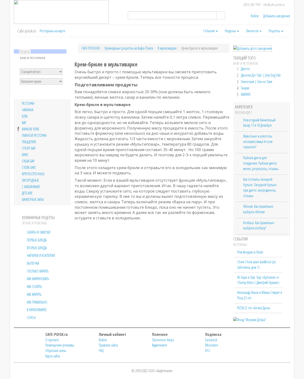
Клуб (25, 116)
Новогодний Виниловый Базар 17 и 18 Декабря (259, 122)
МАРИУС (246, 94)
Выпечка (33, 263)
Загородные (30, 180)
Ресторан (28, 103)
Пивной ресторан (34, 135)
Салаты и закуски (38, 232)
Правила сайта (108, 345)
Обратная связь (55, 350)
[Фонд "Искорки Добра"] (249, 319)
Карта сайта (52, 356)
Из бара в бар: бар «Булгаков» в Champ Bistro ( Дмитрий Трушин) (258, 280)
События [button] (209, 30)
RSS (207, 350)
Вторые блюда (37, 247)
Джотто (245, 68)
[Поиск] (220, 15)
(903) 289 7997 (252, 4)
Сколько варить (37, 271)
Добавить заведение (276, 15)
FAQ (101, 350)
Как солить (34, 286)
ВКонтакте (211, 345)
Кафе (25, 154)
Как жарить (34, 294)
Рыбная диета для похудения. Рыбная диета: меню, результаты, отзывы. (261, 163)
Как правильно (37, 302)
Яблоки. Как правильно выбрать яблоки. (258, 209)
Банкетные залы (33, 199)
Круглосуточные (33, 173)
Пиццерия (29, 141)
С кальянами (31, 186)
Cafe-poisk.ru (26, 31)
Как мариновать (38, 278)
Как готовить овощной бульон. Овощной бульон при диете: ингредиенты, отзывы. (259, 187)
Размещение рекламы (59, 345)
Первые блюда (37, 240)
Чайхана (27, 109)
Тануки (245, 88)
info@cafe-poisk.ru (274, 4)
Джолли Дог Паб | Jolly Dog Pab (261, 75)
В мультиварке (37, 309)
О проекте (52, 339)
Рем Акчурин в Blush (250, 252)
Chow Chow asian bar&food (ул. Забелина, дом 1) (256, 264)
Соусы (31, 317)
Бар (24, 122)
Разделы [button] (231, 30)
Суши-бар (28, 161)
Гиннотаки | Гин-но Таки (256, 81)
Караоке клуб (30, 129)
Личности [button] (252, 30)
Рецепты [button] (275, 30)
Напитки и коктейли (41, 255)
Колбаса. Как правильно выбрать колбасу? (258, 225)
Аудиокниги (159, 345)
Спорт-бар (28, 148)
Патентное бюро (163, 339)
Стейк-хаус (29, 167)
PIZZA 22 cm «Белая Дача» (253, 307)
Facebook (211, 339)
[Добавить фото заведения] (252, 48)
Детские (27, 193)
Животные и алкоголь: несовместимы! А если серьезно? (258, 141)
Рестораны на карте (52, 30)
